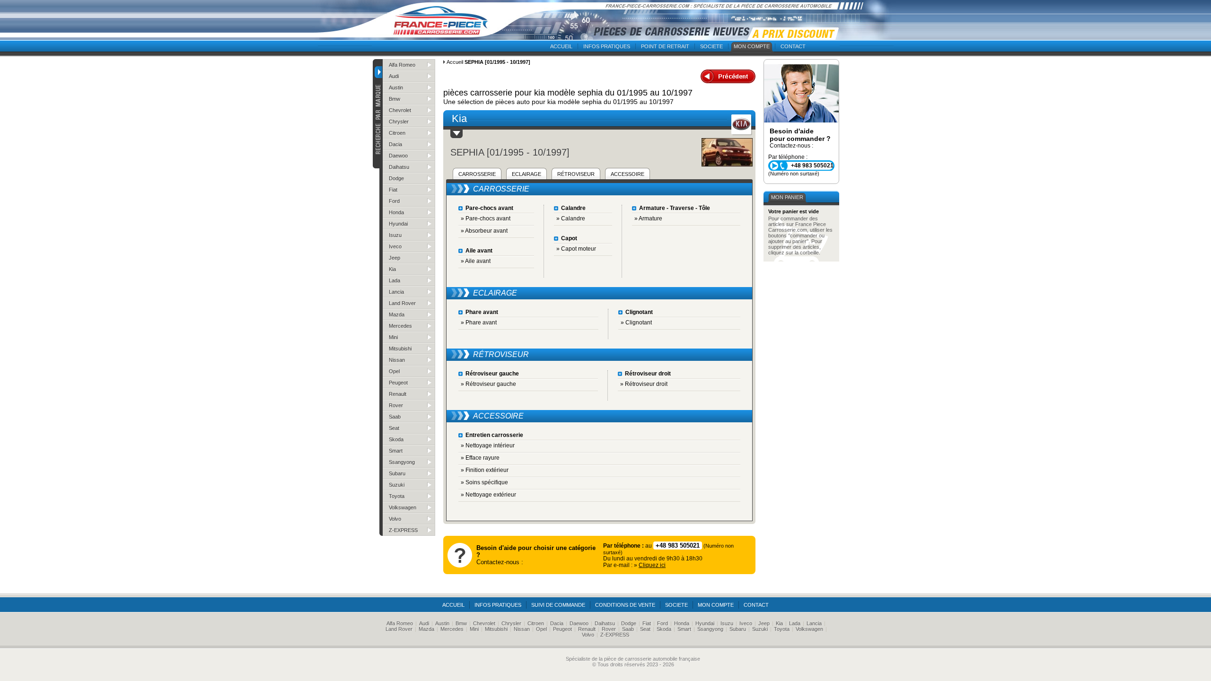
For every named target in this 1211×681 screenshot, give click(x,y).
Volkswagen (402, 507)
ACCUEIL (561, 46)
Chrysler (399, 121)
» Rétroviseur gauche (488, 384)
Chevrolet (400, 110)
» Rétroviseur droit (643, 384)
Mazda (396, 314)
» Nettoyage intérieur (488, 445)
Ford (394, 201)
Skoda (396, 439)
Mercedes (400, 326)
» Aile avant (476, 261)
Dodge (396, 178)
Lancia (396, 292)
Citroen (397, 133)
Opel (394, 371)
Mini (393, 337)
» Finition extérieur (485, 470)
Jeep (394, 258)
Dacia (395, 144)
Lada (394, 280)
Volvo (395, 519)
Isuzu (395, 235)
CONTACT (793, 46)
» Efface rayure (480, 457)
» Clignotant (636, 322)
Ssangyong (402, 462)
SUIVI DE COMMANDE (558, 605)
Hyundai (398, 224)
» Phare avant (479, 322)
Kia (392, 269)
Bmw (394, 99)
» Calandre (570, 218)
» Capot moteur (576, 248)
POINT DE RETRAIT (665, 46)
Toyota (396, 496)
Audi (394, 76)
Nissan (397, 360)
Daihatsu (399, 167)
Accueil (455, 62)
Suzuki (396, 485)
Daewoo (398, 155)
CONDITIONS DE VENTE (625, 605)
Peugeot (398, 382)
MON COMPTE (752, 46)
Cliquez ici (652, 565)
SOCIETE (711, 46)
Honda (396, 212)
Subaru (397, 473)
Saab (395, 416)
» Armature (648, 218)
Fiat (393, 189)
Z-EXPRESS (403, 530)
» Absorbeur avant (484, 230)
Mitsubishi (400, 348)
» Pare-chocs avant (485, 218)
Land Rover (402, 303)
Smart (396, 451)
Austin (396, 87)
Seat (394, 428)
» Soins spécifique (484, 482)
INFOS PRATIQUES (606, 46)
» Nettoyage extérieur (488, 494)
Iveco (395, 246)
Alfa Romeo (402, 65)
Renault (397, 394)
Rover (396, 405)
